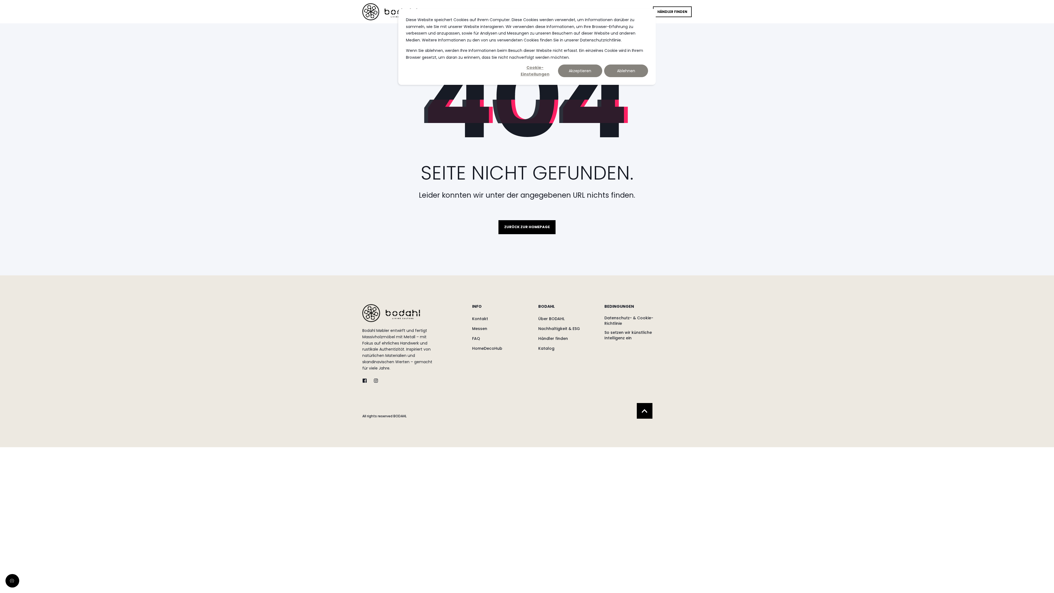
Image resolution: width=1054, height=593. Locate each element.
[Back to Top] (644, 411)
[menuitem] (501, 309)
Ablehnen (626, 71)
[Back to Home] (389, 11)
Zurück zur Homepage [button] (527, 227)
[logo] (391, 313)
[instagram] (374, 380)
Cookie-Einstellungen (535, 71)
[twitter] (366, 380)
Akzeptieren (580, 71)
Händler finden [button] (672, 11)
